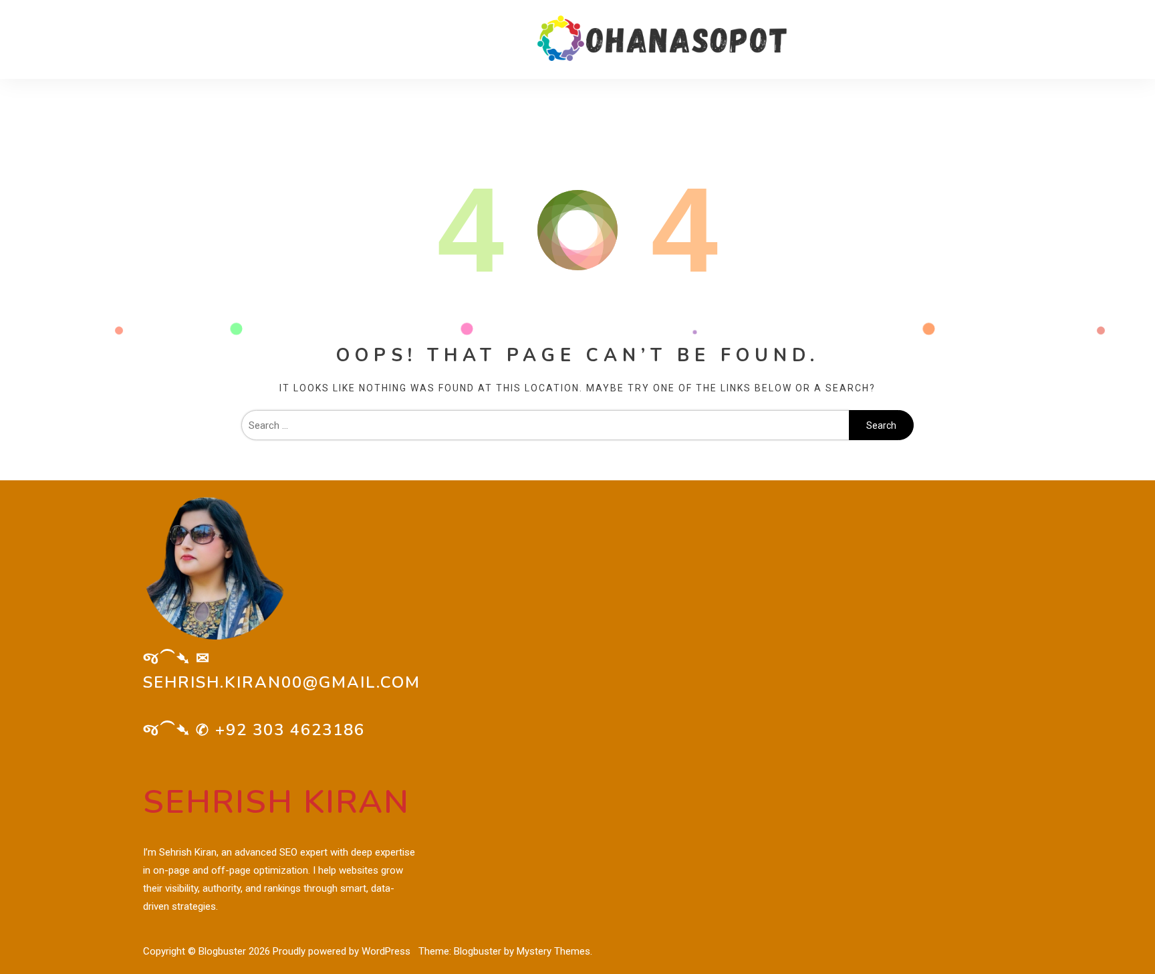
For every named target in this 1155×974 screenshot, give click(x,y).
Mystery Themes (553, 951)
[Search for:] (545, 425)
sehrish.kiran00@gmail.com (281, 682)
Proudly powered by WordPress (343, 951)
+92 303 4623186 (290, 730)
